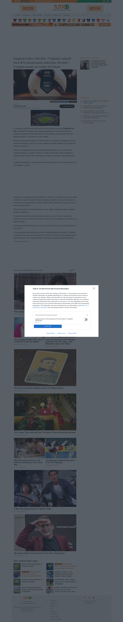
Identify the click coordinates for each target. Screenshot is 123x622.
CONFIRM (47, 326)
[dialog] (61, 311)
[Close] (94, 289)
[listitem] (61, 315)
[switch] (85, 319)
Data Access (61, 333)
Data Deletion (51, 333)
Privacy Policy (72, 333)
